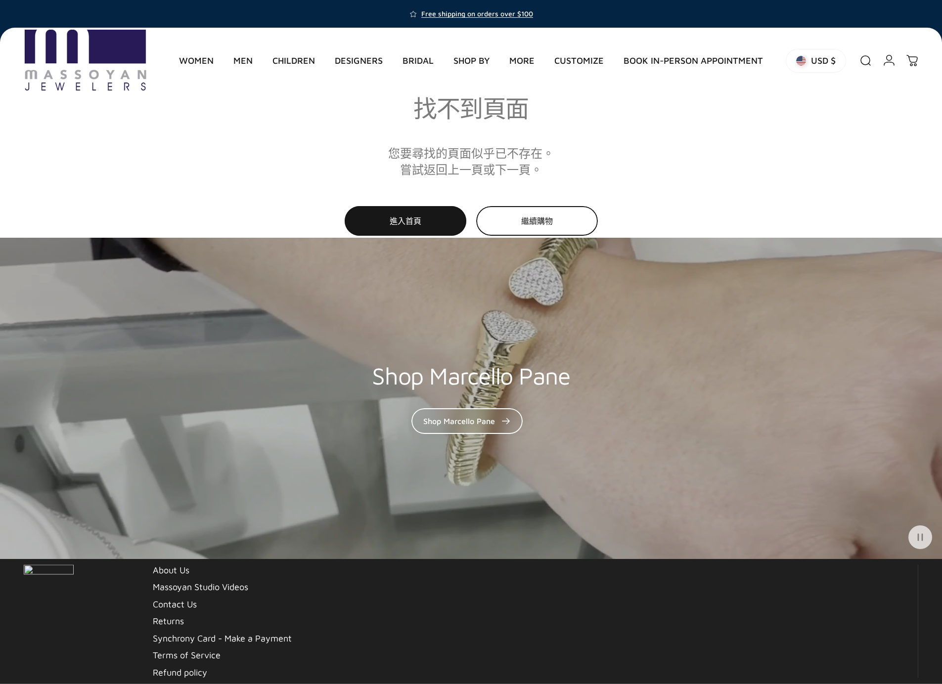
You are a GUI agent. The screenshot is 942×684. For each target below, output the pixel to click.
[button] (920, 537)
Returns (168, 621)
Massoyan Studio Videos (200, 587)
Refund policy (180, 672)
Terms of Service (187, 655)
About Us (171, 569)
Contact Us (175, 603)
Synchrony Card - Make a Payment (222, 638)
